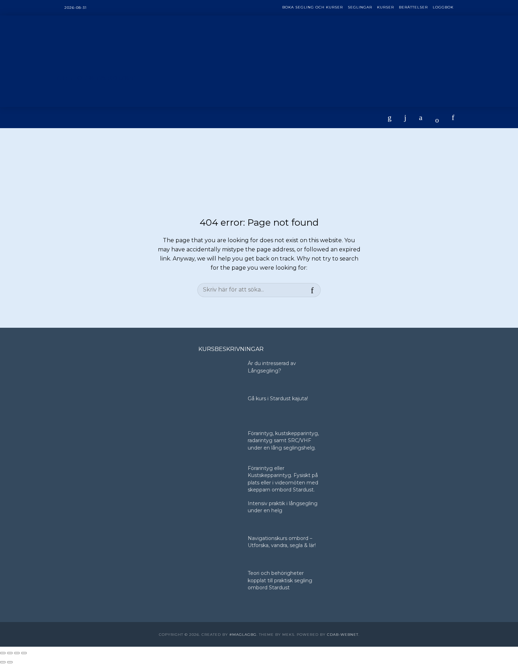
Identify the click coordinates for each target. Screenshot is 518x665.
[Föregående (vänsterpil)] (3, 662)
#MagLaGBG (243, 634)
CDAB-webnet (342, 634)
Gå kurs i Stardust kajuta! (278, 398)
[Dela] (17, 653)
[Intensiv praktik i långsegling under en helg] (219, 514)
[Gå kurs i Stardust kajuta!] (219, 409)
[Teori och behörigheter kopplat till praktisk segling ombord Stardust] (219, 584)
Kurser (385, 7)
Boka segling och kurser (312, 7)
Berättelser (413, 7)
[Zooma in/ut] (3, 653)
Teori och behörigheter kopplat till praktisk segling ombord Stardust (280, 580)
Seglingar (360, 7)
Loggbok (443, 7)
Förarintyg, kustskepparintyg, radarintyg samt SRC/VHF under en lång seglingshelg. (283, 440)
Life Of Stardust (95, 78)
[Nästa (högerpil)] (10, 662)
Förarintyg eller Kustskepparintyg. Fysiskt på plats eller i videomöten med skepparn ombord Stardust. (283, 479)
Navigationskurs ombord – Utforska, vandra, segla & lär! (282, 541)
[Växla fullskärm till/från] (10, 653)
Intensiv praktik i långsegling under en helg (282, 507)
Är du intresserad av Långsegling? (272, 367)
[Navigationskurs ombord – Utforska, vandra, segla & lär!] (219, 549)
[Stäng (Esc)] (24, 653)
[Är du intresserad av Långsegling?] (219, 374)
